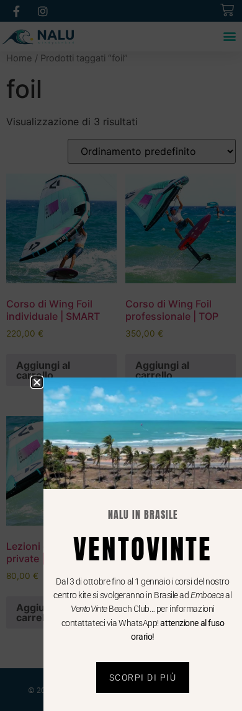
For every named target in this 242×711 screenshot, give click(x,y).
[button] (37, 382)
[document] (121, 355)
